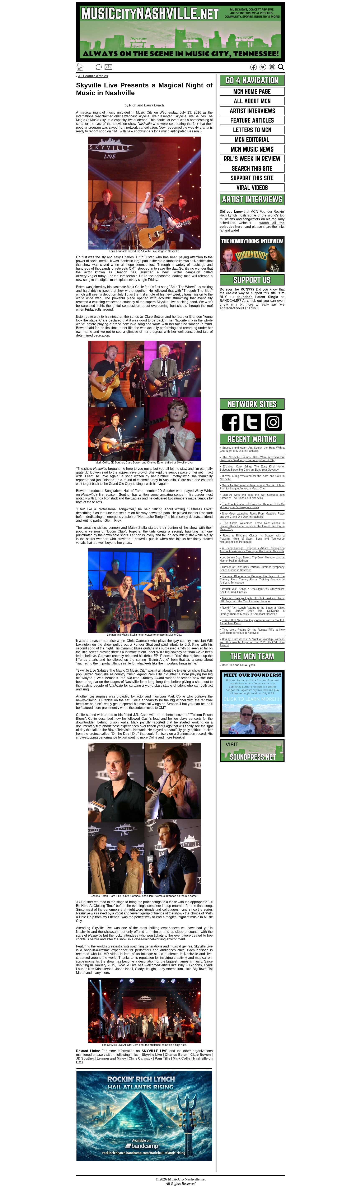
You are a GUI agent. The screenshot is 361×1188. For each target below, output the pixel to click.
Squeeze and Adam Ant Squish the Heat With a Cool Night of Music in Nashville (252, 449)
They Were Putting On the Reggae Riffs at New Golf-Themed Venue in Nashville (252, 631)
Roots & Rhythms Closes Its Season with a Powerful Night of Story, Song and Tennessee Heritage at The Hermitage (252, 538)
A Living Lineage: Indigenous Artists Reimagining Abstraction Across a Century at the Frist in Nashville (252, 550)
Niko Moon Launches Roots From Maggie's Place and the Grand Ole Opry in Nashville (252, 515)
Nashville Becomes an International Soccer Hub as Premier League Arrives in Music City (252, 487)
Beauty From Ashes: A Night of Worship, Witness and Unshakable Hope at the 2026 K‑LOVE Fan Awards (252, 642)
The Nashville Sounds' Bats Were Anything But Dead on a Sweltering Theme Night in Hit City (252, 459)
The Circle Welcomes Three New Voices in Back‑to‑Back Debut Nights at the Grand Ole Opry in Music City (252, 526)
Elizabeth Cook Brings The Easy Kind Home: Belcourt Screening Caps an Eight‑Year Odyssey (252, 468)
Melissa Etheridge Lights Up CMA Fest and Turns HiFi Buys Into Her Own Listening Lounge (252, 600)
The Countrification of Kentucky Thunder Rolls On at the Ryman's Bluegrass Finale (252, 506)
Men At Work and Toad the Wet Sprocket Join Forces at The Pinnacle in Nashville (252, 496)
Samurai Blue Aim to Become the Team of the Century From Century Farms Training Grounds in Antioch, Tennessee (252, 579)
